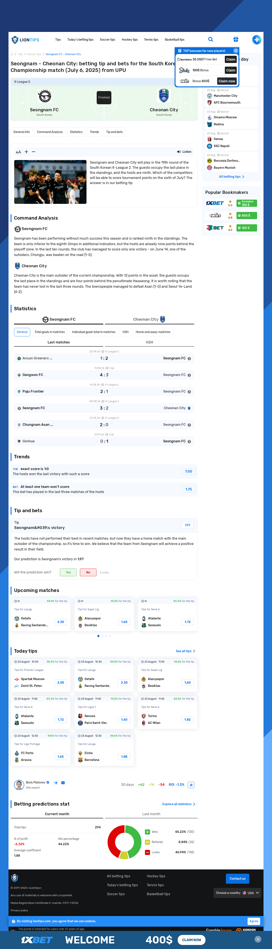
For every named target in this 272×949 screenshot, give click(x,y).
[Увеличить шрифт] (26, 152)
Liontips (25, 40)
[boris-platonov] (191, 785)
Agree (253, 921)
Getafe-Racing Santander (41, 614)
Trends (94, 132)
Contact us (237, 878)
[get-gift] (236, 39)
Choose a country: (228, 893)
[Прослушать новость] (179, 152)
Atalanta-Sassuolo (168, 614)
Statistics (76, 132)
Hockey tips (130, 39)
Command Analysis (50, 132)
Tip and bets (114, 132)
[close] (235, 50)
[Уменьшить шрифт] (33, 152)
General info (21, 132)
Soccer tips (107, 39)
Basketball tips (174, 39)
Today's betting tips (80, 39)
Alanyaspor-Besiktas (104, 614)
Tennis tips (151, 39)
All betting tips (118, 876)
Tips (58, 39)
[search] (210, 40)
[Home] (12, 54)
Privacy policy (19, 910)
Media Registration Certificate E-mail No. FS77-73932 (44, 903)
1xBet (136, 940)
